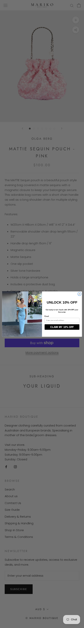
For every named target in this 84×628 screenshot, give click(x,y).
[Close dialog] (79, 294)
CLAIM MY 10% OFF (62, 327)
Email (47, 316)
